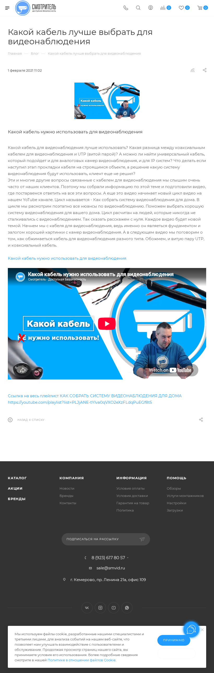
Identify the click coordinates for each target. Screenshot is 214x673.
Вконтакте (87, 607)
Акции (15, 488)
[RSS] (192, 70)
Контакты (68, 503)
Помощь (176, 478)
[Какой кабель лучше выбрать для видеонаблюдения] (107, 101)
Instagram (100, 607)
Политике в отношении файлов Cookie (81, 660)
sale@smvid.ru (111, 567)
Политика (125, 510)
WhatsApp (127, 607)
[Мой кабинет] (150, 8)
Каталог (17, 478)
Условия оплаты (130, 488)
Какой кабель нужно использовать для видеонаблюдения (67, 258)
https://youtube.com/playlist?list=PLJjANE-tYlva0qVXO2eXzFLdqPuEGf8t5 (80, 402)
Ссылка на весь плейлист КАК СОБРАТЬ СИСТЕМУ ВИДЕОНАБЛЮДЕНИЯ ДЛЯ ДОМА (95, 395)
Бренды (17, 499)
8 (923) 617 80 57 (108, 558)
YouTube (113, 607)
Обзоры (174, 488)
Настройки (176, 503)
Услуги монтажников (185, 496)
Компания (72, 478)
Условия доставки (132, 496)
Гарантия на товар (132, 503)
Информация (131, 478)
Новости (67, 488)
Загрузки (175, 510)
